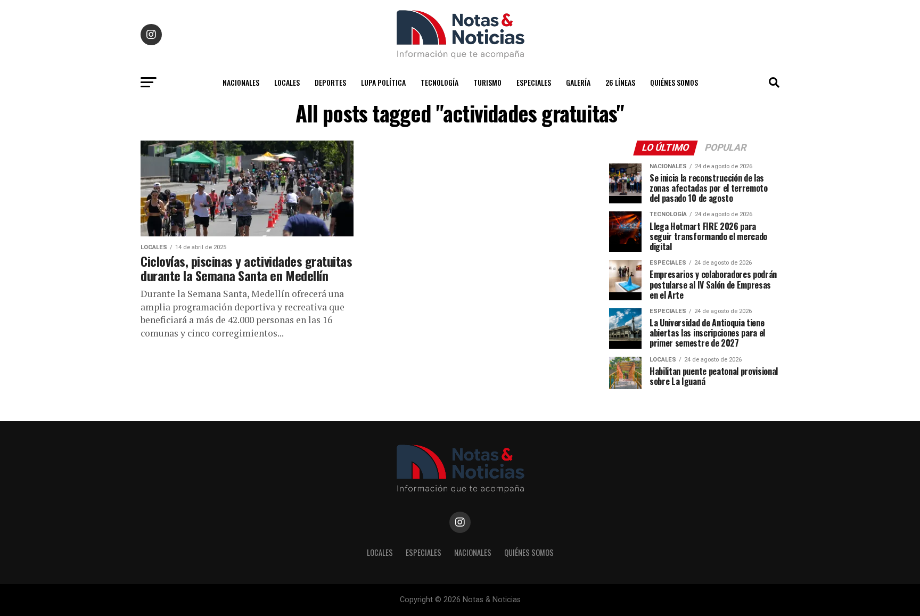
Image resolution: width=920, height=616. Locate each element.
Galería (578, 82)
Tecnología (439, 82)
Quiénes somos (674, 82)
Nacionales (241, 82)
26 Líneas (620, 82)
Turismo (487, 82)
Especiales (533, 82)
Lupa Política (383, 82)
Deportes (330, 82)
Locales (287, 82)
